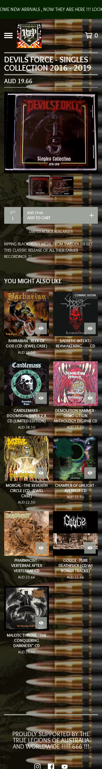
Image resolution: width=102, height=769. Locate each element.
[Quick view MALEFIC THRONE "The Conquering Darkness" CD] (41, 623)
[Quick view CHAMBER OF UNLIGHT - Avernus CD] (90, 473)
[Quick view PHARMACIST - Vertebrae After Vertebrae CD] (41, 548)
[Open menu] (8, 35)
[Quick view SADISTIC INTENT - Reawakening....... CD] (90, 328)
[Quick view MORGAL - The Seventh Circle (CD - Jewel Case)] (41, 473)
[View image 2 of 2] (62, 186)
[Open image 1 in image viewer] (51, 132)
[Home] (29, 35)
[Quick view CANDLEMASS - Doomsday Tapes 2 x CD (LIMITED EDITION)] (41, 398)
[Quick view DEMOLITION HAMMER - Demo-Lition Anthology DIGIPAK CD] (90, 398)
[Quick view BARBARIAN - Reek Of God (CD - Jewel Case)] (41, 328)
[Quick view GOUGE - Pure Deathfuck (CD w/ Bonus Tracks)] (90, 548)
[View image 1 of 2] (39, 186)
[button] (51, 9)
